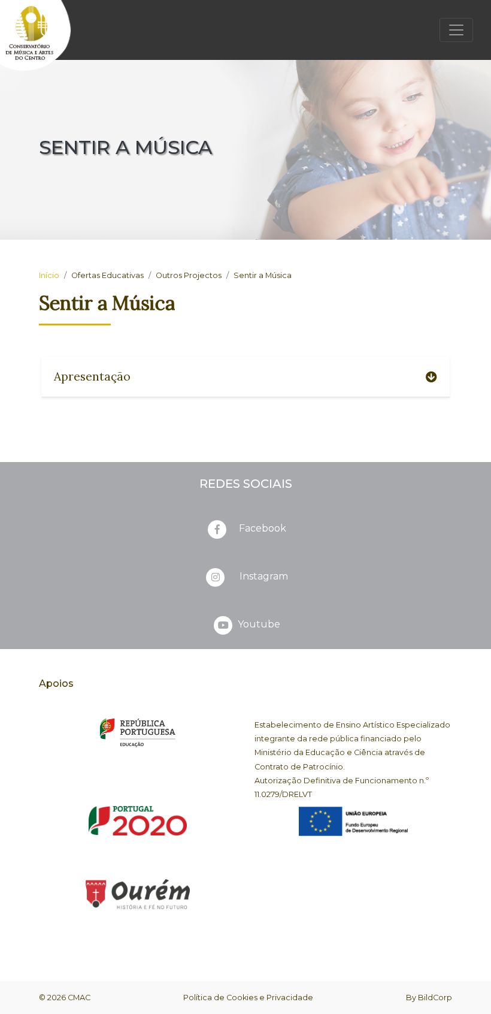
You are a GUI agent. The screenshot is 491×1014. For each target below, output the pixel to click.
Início (49, 275)
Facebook (262, 528)
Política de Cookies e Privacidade (248, 997)
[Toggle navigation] (456, 30)
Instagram (262, 576)
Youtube (257, 624)
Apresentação (92, 376)
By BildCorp (429, 997)
